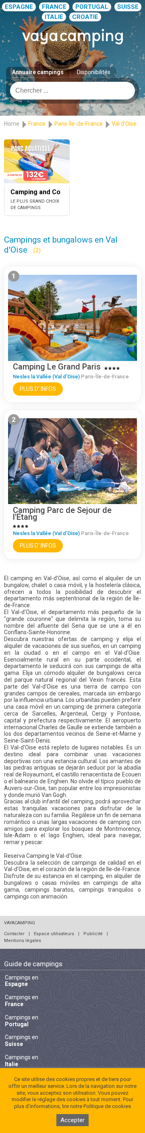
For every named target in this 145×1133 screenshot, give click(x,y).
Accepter (72, 1120)
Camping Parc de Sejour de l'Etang (62, 513)
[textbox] (72, 91)
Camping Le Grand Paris (57, 366)
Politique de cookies (107, 1106)
